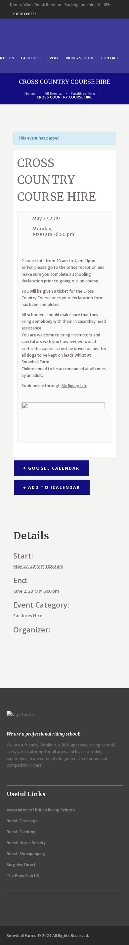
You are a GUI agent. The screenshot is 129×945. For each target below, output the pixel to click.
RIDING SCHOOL (80, 57)
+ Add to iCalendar (51, 487)
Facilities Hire (83, 93)
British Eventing (21, 832)
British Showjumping (26, 853)
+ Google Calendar (51, 468)
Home (29, 93)
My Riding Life (74, 385)
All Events (53, 93)
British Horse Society (26, 843)
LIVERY (53, 57)
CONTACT (110, 57)
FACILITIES (30, 57)
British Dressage (22, 821)
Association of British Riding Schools (41, 810)
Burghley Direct (21, 864)
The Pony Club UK (23, 875)
